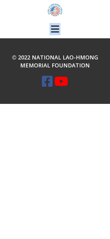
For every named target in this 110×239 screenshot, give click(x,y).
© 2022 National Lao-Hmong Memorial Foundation (55, 61)
